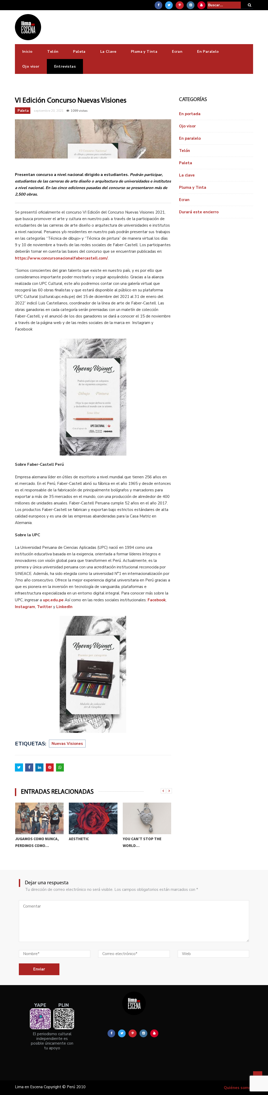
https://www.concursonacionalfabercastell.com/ (61, 258)
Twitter (44, 606)
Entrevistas (65, 66)
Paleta (79, 51)
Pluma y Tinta (144, 51)
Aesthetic (79, 838)
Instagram (25, 606)
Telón (52, 51)
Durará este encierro (199, 212)
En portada (189, 113)
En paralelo (190, 138)
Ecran (177, 51)
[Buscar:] (224, 5)
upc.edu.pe (54, 600)
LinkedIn (64, 606)
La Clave (108, 51)
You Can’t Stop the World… (142, 842)
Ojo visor (31, 66)
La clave (187, 175)
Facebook (157, 600)
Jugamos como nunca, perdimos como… (37, 842)
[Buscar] (249, 5)
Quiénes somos (238, 1087)
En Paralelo (208, 51)
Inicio (27, 51)
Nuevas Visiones (67, 743)
